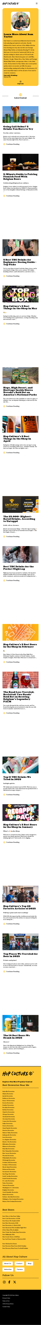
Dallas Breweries (7, 1123)
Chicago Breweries (8, 1114)
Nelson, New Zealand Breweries (11, 1201)
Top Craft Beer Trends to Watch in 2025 (14, 1239)
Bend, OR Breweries (8, 1101)
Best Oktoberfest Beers (9, 1244)
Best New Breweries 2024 (10, 1223)
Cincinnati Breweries (8, 1117)
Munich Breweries (7, 1194)
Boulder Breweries (8, 1105)
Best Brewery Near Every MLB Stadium (14, 1246)
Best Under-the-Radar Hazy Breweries (14, 1232)
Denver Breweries (7, 1126)
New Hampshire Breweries (10, 1151)
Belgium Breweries (8, 1190)
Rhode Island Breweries (9, 1167)
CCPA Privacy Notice (8, 1304)
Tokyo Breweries (7, 1183)
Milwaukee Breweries (9, 1144)
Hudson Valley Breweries (9, 1133)
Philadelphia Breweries (9, 1158)
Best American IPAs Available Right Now (14, 1228)
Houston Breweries (8, 1130)
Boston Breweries (7, 1103)
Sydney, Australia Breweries (10, 1197)
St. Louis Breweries (8, 1181)
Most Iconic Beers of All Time (11, 1237)
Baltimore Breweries (8, 1098)
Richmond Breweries (8, 1169)
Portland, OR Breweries (9, 1165)
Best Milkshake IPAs (8, 1234)
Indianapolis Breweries (9, 1135)
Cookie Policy (6, 1306)
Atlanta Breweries (7, 1094)
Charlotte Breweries (8, 1112)
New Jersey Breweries (9, 1153)
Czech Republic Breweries (10, 1192)
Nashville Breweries (8, 1149)
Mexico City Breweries (9, 1142)
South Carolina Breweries (10, 1176)
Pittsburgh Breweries (8, 1160)
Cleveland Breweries (8, 1119)
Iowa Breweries (7, 1137)
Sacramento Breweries (9, 1172)
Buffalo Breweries (8, 1110)
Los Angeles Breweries (9, 1139)
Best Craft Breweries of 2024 (11, 1218)
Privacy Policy (6, 1298)
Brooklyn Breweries (8, 1107)
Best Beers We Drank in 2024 (11, 1221)
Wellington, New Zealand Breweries (13, 1199)
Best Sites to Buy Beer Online (11, 1216)
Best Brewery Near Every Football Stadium (15, 1248)
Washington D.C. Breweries (10, 1188)
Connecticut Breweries (9, 1121)
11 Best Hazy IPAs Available (10, 1230)
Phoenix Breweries (8, 1156)
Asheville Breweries (8, 1091)
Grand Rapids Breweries (9, 1128)
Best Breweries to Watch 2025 (11, 1225)
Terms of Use (6, 1301)
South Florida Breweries (9, 1178)
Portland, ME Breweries (9, 1162)
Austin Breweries (7, 1096)
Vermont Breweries (8, 1185)
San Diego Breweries (8, 1174)
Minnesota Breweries (8, 1146)
